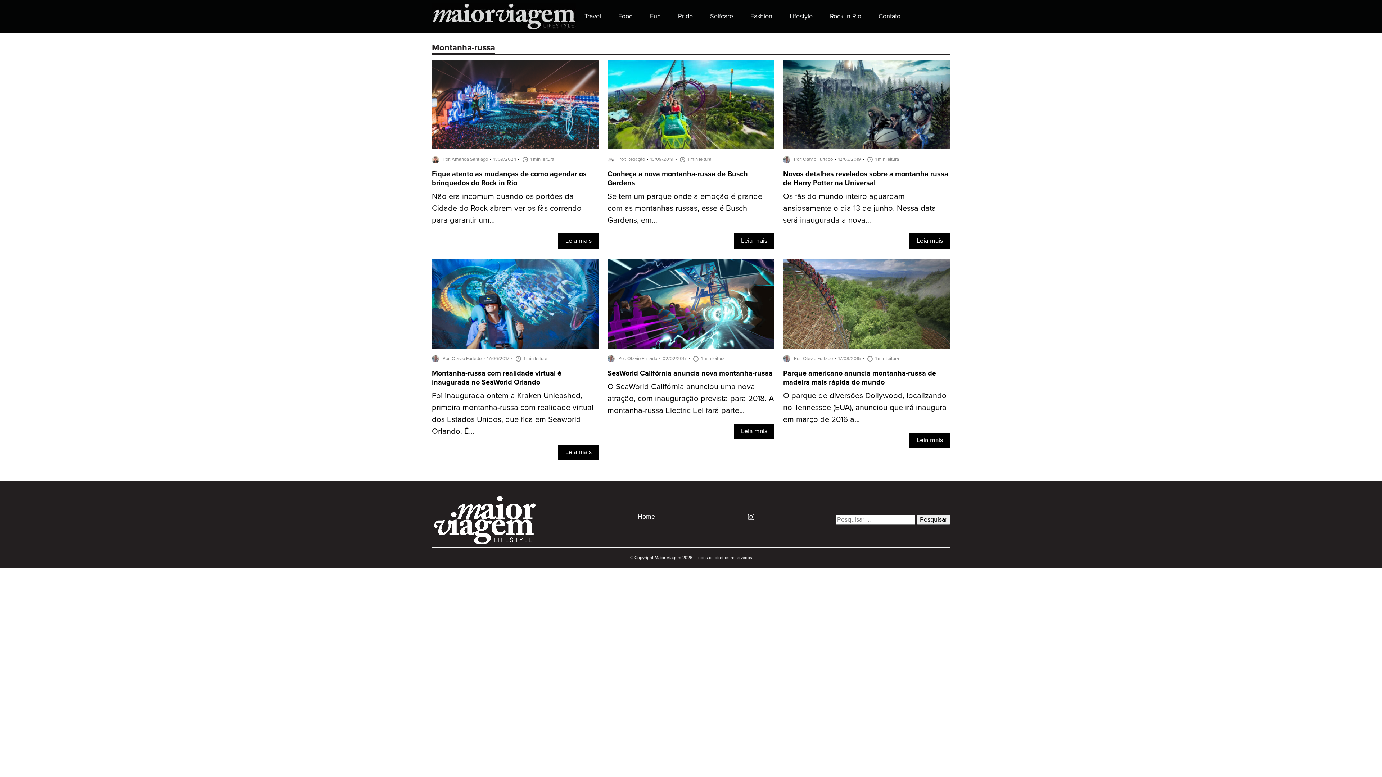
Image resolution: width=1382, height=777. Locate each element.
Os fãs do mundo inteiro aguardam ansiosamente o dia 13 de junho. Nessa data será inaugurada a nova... (859, 208)
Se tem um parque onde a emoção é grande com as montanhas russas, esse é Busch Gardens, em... (685, 208)
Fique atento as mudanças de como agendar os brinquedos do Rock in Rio (509, 179)
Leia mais (578, 241)
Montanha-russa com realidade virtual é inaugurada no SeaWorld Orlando (496, 378)
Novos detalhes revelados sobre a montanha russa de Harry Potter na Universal (865, 179)
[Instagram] (748, 516)
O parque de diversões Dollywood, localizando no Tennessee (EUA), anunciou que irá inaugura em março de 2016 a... (865, 407)
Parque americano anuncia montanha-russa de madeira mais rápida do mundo (859, 378)
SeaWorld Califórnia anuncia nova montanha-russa (690, 373)
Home (646, 517)
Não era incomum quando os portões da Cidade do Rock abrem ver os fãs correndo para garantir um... (507, 208)
